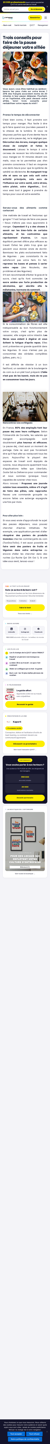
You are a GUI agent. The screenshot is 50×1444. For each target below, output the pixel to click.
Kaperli (17, 722)
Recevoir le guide (25, 704)
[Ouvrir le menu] (45, 17)
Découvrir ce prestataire (25, 744)
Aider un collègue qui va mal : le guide (25, 669)
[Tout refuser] (47, 1431)
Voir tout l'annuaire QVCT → (25, 750)
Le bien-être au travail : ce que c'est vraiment (24, 664)
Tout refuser (34, 1434)
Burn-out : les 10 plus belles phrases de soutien (26, 674)
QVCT (32, 25)
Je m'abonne (36, 9)
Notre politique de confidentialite (25, 1439)
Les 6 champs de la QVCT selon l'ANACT (26, 653)
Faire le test (25, 608)
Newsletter (35, 18)
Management (43, 25)
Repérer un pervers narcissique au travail (24, 658)
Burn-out (7, 25)
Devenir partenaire (25, 798)
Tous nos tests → (25, 614)
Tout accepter (16, 1434)
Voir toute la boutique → (25, 874)
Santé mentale (20, 25)
